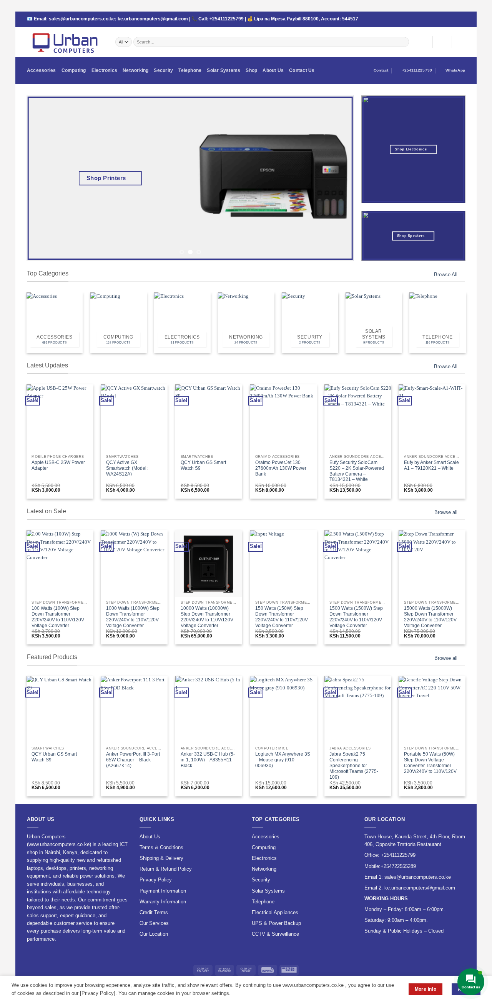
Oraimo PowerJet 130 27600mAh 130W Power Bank (280, 468)
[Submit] (403, 42)
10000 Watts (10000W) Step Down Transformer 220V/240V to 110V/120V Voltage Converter (207, 617)
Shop (251, 70)
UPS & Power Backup (276, 923)
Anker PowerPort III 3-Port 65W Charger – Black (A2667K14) (133, 760)
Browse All (445, 274)
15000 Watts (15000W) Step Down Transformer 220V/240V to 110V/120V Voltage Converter (430, 617)
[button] (442, 41)
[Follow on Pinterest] (456, 19)
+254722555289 (398, 866)
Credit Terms (154, 912)
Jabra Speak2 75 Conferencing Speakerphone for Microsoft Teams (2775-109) (353, 765)
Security (163, 70)
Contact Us (301, 70)
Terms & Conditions (161, 847)
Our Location (154, 934)
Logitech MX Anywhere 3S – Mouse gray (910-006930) (282, 760)
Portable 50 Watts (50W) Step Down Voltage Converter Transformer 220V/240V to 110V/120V (430, 763)
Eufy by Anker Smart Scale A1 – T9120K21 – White (431, 465)
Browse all (445, 512)
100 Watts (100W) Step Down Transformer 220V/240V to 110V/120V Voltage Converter (58, 617)
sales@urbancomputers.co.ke (82, 19)
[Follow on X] (438, 19)
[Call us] (450, 19)
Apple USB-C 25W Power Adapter (58, 465)
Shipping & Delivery (161, 858)
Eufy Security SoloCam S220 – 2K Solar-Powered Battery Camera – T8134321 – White (356, 471)
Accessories (41, 70)
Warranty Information (163, 902)
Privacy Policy (156, 880)
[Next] (338, 178)
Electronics (104, 70)
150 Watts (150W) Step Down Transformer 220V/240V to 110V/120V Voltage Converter (281, 617)
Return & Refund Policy (166, 869)
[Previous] (43, 178)
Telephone (189, 70)
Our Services (154, 923)
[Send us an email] (445, 19)
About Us (273, 70)
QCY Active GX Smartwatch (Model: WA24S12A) (127, 468)
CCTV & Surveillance (275, 934)
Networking (135, 70)
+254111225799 (226, 19)
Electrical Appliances (275, 912)
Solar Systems (223, 70)
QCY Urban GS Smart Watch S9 (203, 465)
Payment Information (163, 891)
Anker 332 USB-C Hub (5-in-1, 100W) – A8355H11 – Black (208, 760)
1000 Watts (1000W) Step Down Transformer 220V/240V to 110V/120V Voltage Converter (133, 617)
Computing (74, 70)
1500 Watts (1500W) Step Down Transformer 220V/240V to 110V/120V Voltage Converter (356, 617)
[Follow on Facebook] (433, 19)
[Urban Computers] (65, 42)
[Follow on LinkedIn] (462, 19)
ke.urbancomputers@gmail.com (153, 19)
